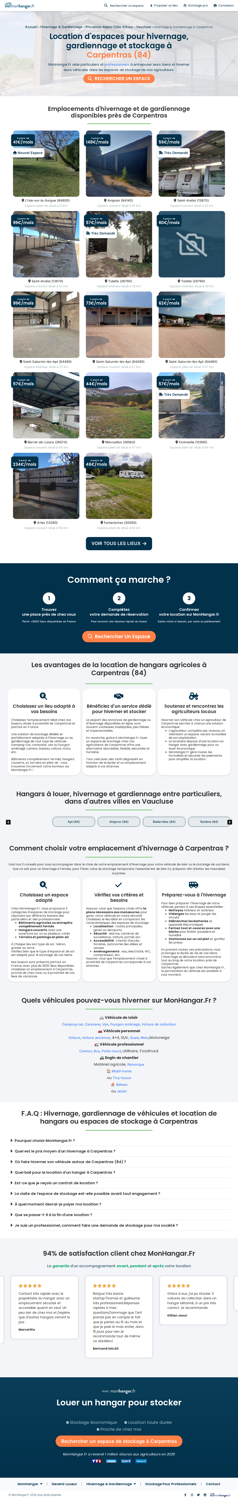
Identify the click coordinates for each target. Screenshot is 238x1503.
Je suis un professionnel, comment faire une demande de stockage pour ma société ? (96, 1225)
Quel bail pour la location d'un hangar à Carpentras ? (65, 1172)
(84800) (63, 200)
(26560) (129, 442)
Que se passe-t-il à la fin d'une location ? (53, 1214)
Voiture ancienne (96, 1038)
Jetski (122, 1091)
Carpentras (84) (209, 822)
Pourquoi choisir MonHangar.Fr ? (45, 1140)
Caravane (92, 1024)
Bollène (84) (164, 822)
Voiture (74, 1038)
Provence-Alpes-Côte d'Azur (109, 27)
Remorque (135, 1064)
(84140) (127, 200)
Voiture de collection (159, 1024)
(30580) (130, 523)
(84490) (65, 362)
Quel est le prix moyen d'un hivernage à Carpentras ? (65, 1151)
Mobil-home (122, 1071)
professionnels (116, 64)
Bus (97, 1051)
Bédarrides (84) (118, 822)
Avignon (113, 200)
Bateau (122, 1084)
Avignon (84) (73, 822)
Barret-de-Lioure (41, 442)
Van (105, 1024)
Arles (41, 523)
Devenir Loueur (64, 1484)
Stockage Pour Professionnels (170, 1484)
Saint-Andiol (186, 200)
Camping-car (72, 1024)
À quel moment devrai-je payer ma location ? (58, 1204)
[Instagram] (192, 1495)
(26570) (61, 442)
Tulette (113, 281)
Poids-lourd (111, 1051)
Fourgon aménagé (125, 1024)
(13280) (52, 523)
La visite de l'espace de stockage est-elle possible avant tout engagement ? (87, 1193)
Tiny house (122, 1078)
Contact (213, 1484)
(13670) (203, 200)
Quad (134, 1038)
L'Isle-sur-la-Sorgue (40, 200)
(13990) (201, 442)
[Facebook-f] (185, 1495)
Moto (144, 1038)
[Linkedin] (205, 1495)
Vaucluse (143, 27)
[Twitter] (198, 1495)
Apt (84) (28, 822)
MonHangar (28, 1484)
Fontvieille (186, 442)
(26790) (126, 281)
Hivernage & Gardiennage (61, 27)
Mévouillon (113, 442)
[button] (229, 822)
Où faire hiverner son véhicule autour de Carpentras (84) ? (70, 1161)
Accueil (31, 27)
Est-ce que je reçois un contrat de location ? (56, 1183)
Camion (85, 1051)
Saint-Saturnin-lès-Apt (40, 362)
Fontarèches (113, 523)
